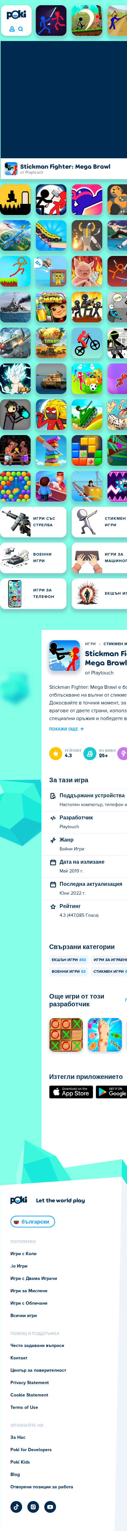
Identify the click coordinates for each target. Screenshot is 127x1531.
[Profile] (12, 29)
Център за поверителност (38, 1370)
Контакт (18, 1358)
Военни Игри (69, 972)
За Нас (17, 1437)
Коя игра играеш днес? (20, 29)
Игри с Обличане (29, 1303)
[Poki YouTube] (50, 1507)
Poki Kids (20, 1462)
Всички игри (23, 1315)
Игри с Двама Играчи (33, 1278)
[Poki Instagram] (33, 1507)
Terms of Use (24, 1407)
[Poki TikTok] (16, 1507)
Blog (15, 1474)
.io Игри (18, 1266)
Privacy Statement (29, 1383)
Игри (90, 644)
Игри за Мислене (29, 1291)
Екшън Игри (69, 960)
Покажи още (63, 729)
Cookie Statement (29, 1395)
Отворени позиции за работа (41, 1487)
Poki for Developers (31, 1450)
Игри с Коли (23, 1254)
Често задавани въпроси (37, 1345)
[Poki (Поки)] (16, 14)
